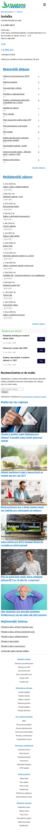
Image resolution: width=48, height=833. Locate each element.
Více (41, 339)
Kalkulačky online (24, 807)
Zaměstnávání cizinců (24, 739)
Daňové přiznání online (24, 797)
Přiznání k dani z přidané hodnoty (14, 636)
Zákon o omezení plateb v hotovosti (18, 265)
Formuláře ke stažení (24, 818)
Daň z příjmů (24, 782)
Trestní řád (7, 295)
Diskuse (19, 11)
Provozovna (24, 761)
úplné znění (8, 190)
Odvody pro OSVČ (24, 667)
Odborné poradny (24, 822)
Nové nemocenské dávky (24, 732)
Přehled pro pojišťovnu (24, 793)
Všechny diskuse (38, 167)
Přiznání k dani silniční (10, 641)
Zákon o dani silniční (11, 236)
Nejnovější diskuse (16, 69)
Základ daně (24, 778)
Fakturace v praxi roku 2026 (15, 348)
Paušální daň (24, 682)
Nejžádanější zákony (17, 177)
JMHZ (24, 721)
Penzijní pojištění (24, 707)
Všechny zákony (38, 323)
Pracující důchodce (24, 710)
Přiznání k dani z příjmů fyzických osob (17, 627)
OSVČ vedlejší (24, 768)
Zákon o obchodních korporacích (16, 216)
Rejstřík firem (24, 826)
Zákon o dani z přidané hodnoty (16, 186)
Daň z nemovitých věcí (24, 674)
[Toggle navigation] (44, 4)
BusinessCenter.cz (7, 11)
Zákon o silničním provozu (14, 314)
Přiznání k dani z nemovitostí (13, 646)
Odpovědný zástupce (24, 764)
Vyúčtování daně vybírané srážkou (15, 651)
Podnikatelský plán (24, 757)
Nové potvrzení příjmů (24, 725)
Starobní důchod (24, 696)
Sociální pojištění (24, 692)
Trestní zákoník (9, 226)
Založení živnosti (24, 750)
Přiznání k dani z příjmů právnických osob (18, 631)
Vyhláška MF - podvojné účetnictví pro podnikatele (24, 275)
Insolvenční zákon (10, 305)
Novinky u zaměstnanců (24, 736)
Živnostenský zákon (11, 206)
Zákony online (24, 811)
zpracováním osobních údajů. (34, 396)
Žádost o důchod (24, 700)
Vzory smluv (24, 815)
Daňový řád (7, 246)
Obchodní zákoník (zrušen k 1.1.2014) (18, 255)
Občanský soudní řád (11, 285)
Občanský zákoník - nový (13, 196)
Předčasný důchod (24, 703)
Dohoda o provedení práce (24, 663)
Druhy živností (24, 753)
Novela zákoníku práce (24, 728)
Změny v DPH (24, 678)
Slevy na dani (24, 786)
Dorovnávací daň (24, 671)
